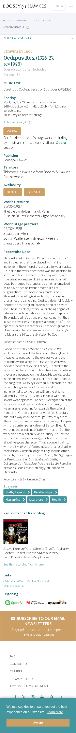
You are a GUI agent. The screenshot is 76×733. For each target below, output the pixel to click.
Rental (12, 192)
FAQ (12, 656)
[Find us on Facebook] (15, 697)
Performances (38, 580)
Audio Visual (13, 580)
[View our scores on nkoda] (60, 697)
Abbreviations (12, 122)
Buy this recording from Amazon (24, 564)
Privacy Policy (21, 678)
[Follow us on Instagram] (32, 697)
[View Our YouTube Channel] (42, 697)
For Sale (34, 192)
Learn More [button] (55, 712)
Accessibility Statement (29, 686)
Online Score (13, 585)
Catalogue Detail (42, 20)
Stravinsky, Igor (17, 51)
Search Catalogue (13, 27)
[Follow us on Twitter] (24, 697)
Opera (12, 131)
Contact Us (19, 664)
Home (6, 20)
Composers (21, 20)
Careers (16, 671)
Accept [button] (38, 722)
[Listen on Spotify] (51, 697)
